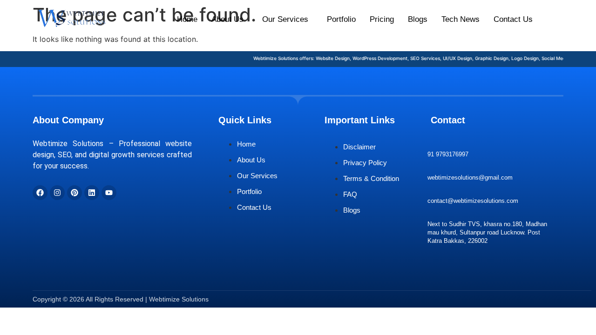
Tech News (460, 19)
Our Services (285, 19)
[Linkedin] (91, 192)
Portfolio (341, 19)
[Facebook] (40, 192)
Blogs (417, 19)
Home (187, 19)
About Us (227, 19)
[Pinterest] (74, 192)
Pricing (382, 19)
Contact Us (513, 19)
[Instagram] (57, 192)
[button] (229, 19)
